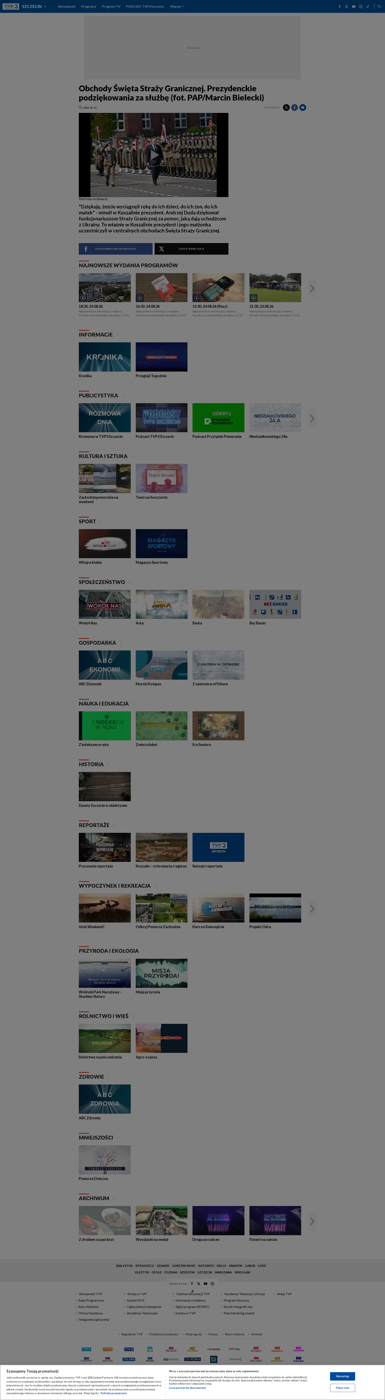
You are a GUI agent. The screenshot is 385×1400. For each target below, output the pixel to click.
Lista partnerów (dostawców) (187, 1387)
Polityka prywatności (114, 1393)
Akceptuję (342, 1376)
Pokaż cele (342, 1387)
